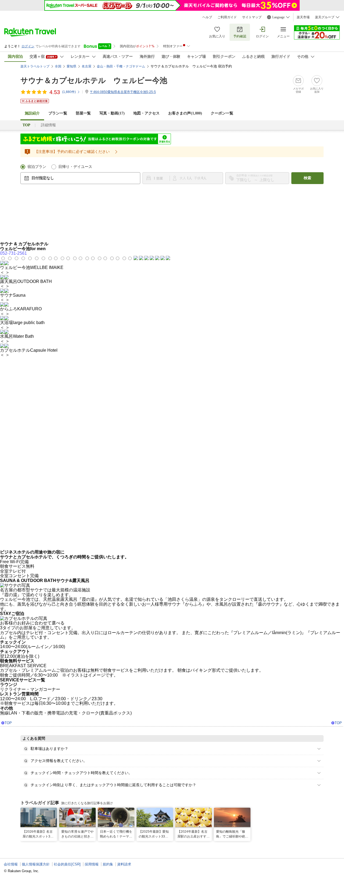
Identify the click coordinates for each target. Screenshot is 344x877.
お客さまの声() (185, 113)
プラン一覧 (57, 113)
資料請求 (124, 864)
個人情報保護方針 (36, 864)
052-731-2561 (13, 253)
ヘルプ (207, 17)
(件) (69, 92)
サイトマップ (251, 17)
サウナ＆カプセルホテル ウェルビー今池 (93, 80)
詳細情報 (48, 125)
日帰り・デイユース (75, 167)
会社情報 (11, 864)
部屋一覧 (83, 113)
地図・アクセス (146, 113)
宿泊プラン (36, 167)
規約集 (108, 864)
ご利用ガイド (227, 17)
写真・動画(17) (112, 113)
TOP (8, 723)
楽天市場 (303, 17)
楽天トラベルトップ (34, 66)
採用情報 (92, 864)
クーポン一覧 (222, 113)
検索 (307, 178)
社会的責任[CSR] (67, 864)
